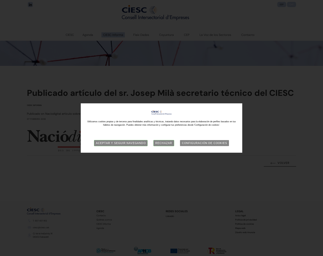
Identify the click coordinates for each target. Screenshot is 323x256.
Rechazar (163, 143)
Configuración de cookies (204, 143)
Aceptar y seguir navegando (121, 143)
